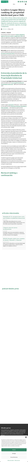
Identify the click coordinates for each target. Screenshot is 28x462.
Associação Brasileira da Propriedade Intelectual (12, 83)
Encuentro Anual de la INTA (7, 53)
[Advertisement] (14, 194)
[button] (26, 437)
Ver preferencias (14, 457)
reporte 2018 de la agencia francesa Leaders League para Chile (13, 35)
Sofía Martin (4, 29)
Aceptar (14, 449)
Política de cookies (11, 460)
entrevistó (11, 104)
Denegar (14, 453)
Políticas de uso (17, 460)
